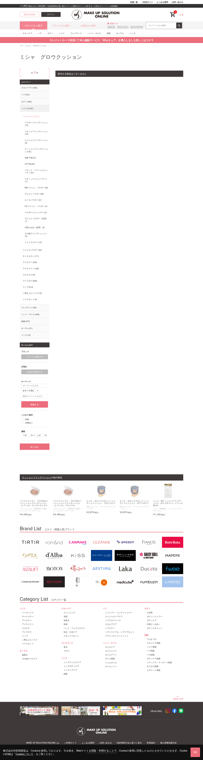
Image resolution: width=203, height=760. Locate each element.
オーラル (120, 33)
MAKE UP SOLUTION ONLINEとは (42, 742)
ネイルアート (111, 654)
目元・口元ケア (70, 632)
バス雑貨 (151, 654)
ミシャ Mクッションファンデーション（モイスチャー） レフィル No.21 (168, 503)
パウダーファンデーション (36, 124)
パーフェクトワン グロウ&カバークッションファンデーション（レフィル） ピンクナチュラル (34, 503)
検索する (34, 404)
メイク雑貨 (151, 646)
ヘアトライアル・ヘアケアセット (119, 632)
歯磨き (25, 655)
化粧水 (66, 620)
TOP (21, 45)
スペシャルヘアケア (114, 616)
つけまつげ (151, 639)
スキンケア (27, 33)
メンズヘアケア (70, 670)
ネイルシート (111, 666)
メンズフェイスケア (72, 662)
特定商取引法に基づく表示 (129, 742)
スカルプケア (111, 624)
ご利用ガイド (147, 2)
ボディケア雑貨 (153, 658)
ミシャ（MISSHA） (160, 508)
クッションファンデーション (36, 150)
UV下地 (29, 164)
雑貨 (109, 33)
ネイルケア (110, 647)
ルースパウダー (33, 200)
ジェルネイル (111, 662)
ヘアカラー (110, 628)
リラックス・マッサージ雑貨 (159, 662)
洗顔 (65, 616)
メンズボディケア (71, 666)
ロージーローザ (136, 27)
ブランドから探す (61, 25)
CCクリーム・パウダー (36, 206)
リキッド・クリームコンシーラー (36, 171)
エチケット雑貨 (153, 670)
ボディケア (151, 620)
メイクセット (29, 299)
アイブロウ (29, 280)
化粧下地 (30, 157)
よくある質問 (162, 2)
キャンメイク (123, 27)
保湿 (65, 624)
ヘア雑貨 (151, 650)
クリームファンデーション (36, 141)
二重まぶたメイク (32, 293)
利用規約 (151, 742)
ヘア (40, 33)
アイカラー (29, 262)
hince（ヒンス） (92, 506)
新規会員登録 (29, 14)
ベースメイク (30, 116)
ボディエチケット (154, 628)
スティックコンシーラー (35, 180)
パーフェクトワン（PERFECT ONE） (34, 508)
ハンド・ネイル (94, 33)
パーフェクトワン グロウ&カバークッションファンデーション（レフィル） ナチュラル (67, 503)
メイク (62, 33)
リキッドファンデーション (36, 132)
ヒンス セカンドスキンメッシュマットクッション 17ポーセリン (101, 502)
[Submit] (179, 25)
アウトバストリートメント (116, 636)
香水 (65, 647)
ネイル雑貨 (110, 658)
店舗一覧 (134, 2)
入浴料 (150, 612)
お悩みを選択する (34, 372)
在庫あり (29, 422)
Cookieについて (24, 754)
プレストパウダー (34, 194)
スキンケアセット (71, 636)
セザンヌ (111, 27)
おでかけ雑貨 (152, 666)
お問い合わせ (177, 2)
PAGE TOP (178, 698)
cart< (172, 12)
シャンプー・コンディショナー (118, 612)
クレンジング (69, 612)
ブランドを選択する (34, 356)
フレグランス (76, 33)
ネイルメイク (111, 651)
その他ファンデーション (35, 234)
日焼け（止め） (153, 624)
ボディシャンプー (154, 616)
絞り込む (34, 446)
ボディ (50, 33)
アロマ (66, 651)
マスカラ (28, 274)
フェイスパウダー (32, 250)
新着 (27, 419)
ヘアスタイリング (113, 620)
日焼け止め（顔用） (34, 227)
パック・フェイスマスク (74, 628)
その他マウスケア (29, 658)
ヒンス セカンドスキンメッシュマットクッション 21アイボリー (134, 502)
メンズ (132, 33)
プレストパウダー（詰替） (36, 219)
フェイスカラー (33, 242)
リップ (28, 287)
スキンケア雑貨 (153, 643)
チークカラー (30, 256)
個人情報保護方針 (168, 742)
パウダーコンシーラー (35, 212)
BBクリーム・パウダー (36, 187)
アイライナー (30, 268)
